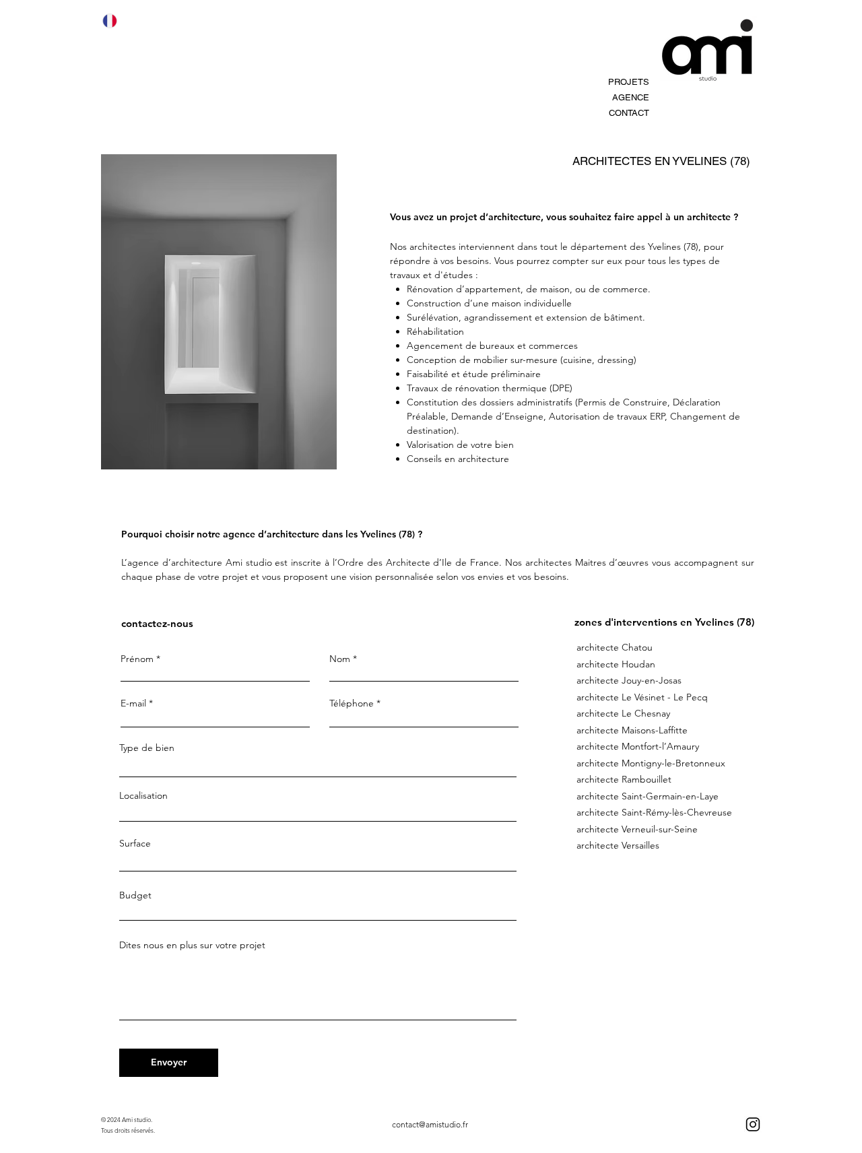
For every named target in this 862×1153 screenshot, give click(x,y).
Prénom (138, 658)
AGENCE (630, 97)
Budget (135, 895)
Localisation (143, 795)
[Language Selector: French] (118, 20)
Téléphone (351, 703)
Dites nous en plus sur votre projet (192, 945)
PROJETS (628, 82)
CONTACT (629, 113)
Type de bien (146, 747)
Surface (135, 843)
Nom (341, 658)
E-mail (133, 703)
